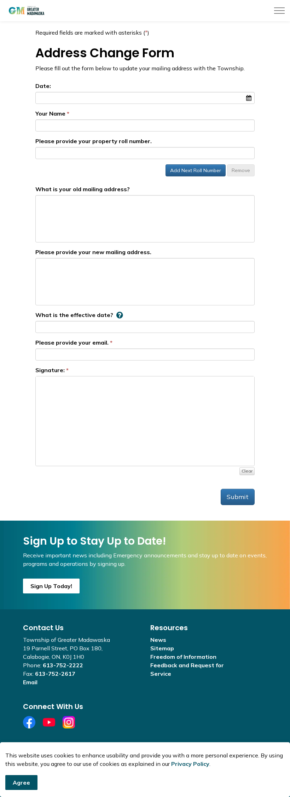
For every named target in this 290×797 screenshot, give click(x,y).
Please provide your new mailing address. (93, 252)
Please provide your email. (72, 342)
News (158, 639)
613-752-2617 (55, 673)
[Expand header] (279, 10)
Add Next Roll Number (195, 170)
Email (30, 682)
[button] (119, 314)
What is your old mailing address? (82, 189)
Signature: (50, 370)
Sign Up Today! (51, 586)
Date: (43, 85)
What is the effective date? (74, 314)
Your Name (50, 113)
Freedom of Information (183, 656)
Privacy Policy (190, 763)
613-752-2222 (63, 665)
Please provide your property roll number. (93, 141)
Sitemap (162, 648)
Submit (238, 497)
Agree (21, 782)
